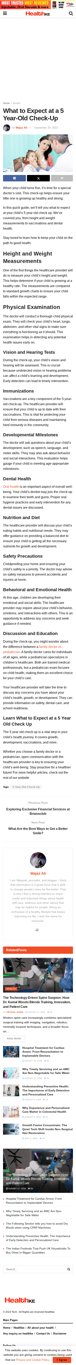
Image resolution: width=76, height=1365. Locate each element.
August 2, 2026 (32, 1117)
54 (47, 1078)
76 (46, 1099)
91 (47, 1061)
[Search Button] (69, 1269)
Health (16, 103)
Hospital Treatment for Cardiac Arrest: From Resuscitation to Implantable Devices (43, 1051)
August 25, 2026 (33, 1061)
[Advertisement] (38, 57)
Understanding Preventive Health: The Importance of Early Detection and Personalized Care (46, 1090)
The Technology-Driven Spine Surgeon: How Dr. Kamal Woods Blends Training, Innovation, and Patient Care (37, 1002)
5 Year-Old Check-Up (26, 787)
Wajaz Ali (21, 127)
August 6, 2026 (32, 1099)
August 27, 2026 (36, 1012)
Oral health (11, 486)
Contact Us (43, 1333)
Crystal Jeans (14, 1012)
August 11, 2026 (33, 1078)
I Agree (62, 1359)
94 (50, 1012)
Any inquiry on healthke (18, 1333)
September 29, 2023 (46, 127)
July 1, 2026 (30, 1138)
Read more (14, 1038)
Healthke (50, 1312)
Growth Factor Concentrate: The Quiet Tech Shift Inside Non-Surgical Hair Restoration (47, 1129)
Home (6, 103)
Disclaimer (59, 1333)
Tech (14, 1312)
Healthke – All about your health (34, 1327)
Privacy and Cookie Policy (32, 1359)
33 (46, 1117)
